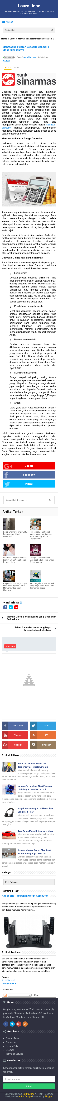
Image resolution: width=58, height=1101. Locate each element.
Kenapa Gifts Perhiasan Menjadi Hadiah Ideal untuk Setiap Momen (42, 560)
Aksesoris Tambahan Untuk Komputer (25, 895)
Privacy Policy (12, 1046)
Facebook (29, 474)
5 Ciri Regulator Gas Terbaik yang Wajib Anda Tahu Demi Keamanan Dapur (42, 585)
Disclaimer (11, 1042)
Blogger (49, 1096)
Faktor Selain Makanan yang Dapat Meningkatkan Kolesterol (33, 628)
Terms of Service (14, 1054)
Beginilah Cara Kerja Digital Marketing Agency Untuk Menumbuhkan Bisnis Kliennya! (15, 586)
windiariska (11, 602)
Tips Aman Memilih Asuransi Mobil (35, 831)
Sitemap (10, 1050)
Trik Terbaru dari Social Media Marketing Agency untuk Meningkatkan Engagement (41, 535)
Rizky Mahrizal (8, 980)
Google (29, 465)
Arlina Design (25, 1096)
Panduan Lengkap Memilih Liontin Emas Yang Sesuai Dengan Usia (15, 560)
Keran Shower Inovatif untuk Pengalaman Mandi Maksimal (15, 534)
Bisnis (12, 39)
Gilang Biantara (9, 983)
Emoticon (10, 646)
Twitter (29, 483)
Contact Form (12, 1038)
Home (4, 39)
